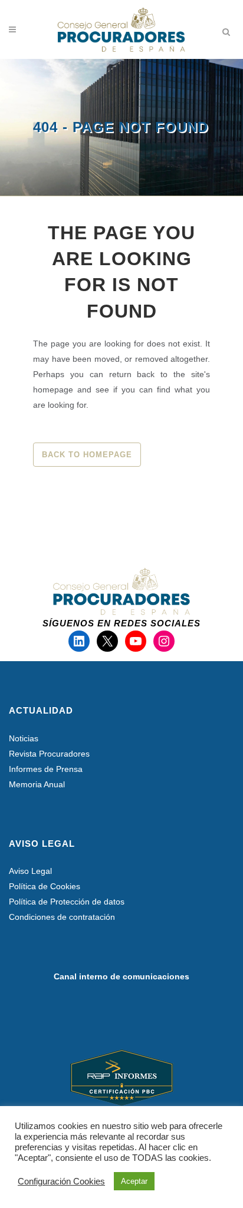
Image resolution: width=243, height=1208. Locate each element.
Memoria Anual (37, 784)
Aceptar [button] (134, 1181)
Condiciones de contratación (62, 917)
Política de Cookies (44, 886)
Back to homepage (87, 454)
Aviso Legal (30, 871)
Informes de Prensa (46, 769)
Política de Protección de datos (66, 901)
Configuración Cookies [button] (61, 1181)
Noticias (23, 738)
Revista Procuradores (49, 753)
